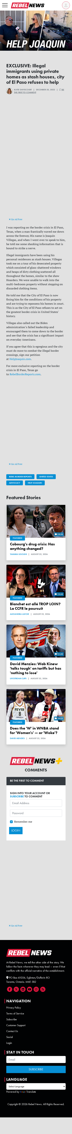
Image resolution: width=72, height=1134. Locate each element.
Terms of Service (15, 1013)
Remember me (23, 821)
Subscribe (11, 1019)
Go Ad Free (16, 219)
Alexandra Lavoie (19, 614)
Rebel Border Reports (20, 476)
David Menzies (17, 738)
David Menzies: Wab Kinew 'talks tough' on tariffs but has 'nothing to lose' (35, 668)
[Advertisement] (36, 180)
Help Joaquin (35, 483)
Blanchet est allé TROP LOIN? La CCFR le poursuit (35, 606)
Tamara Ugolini (18, 554)
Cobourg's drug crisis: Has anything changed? (32, 546)
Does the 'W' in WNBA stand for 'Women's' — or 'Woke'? (34, 730)
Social (9, 1037)
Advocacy (14, 483)
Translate (31, 1092)
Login (9, 1043)
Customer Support (15, 1025)
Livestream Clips (18, 678)
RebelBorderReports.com (25, 374)
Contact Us (12, 1031)
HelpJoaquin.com (20, 359)
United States (46, 476)
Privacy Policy (13, 1007)
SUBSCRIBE (17, 796)
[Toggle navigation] (5, 5)
